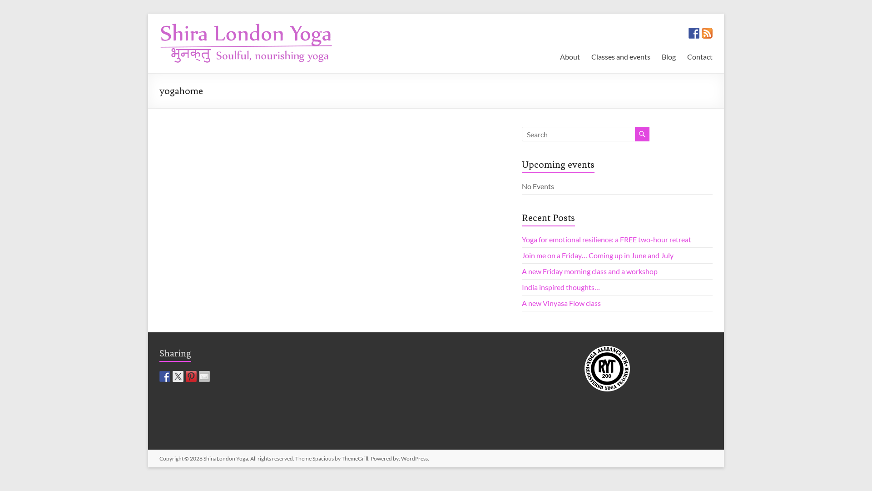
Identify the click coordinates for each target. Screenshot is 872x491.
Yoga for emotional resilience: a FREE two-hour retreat (606, 239)
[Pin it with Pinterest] (191, 376)
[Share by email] (204, 376)
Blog (669, 56)
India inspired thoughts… (561, 287)
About (570, 56)
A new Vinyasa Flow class (561, 303)
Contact (700, 56)
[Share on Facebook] (164, 376)
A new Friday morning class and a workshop (590, 271)
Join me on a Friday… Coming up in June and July (598, 255)
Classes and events (620, 56)
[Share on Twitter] (178, 376)
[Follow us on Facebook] (694, 33)
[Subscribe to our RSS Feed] (707, 33)
